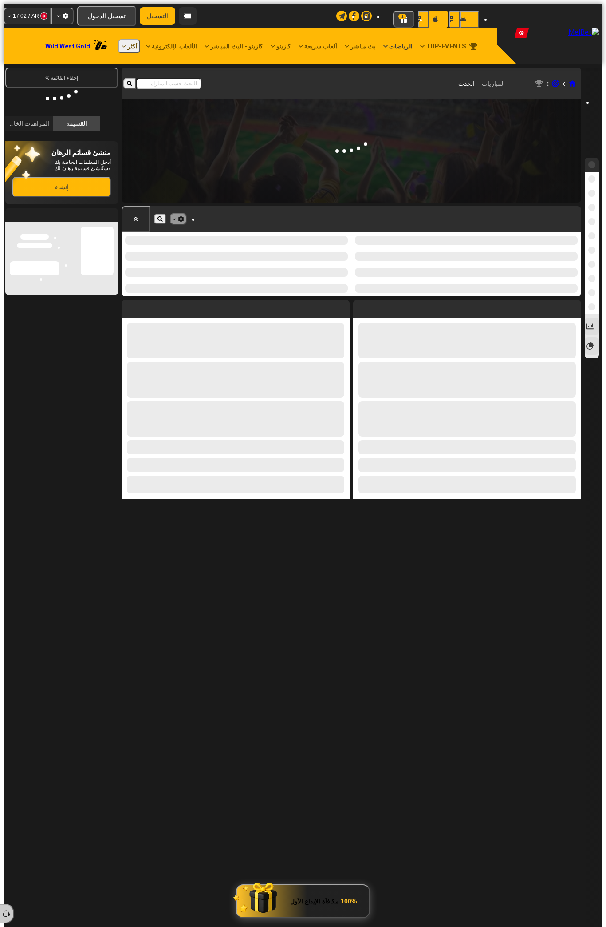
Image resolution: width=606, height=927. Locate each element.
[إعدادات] (62, 16)
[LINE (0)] (572, 83)
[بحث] (129, 83)
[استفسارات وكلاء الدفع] (188, 16)
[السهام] (555, 83)
